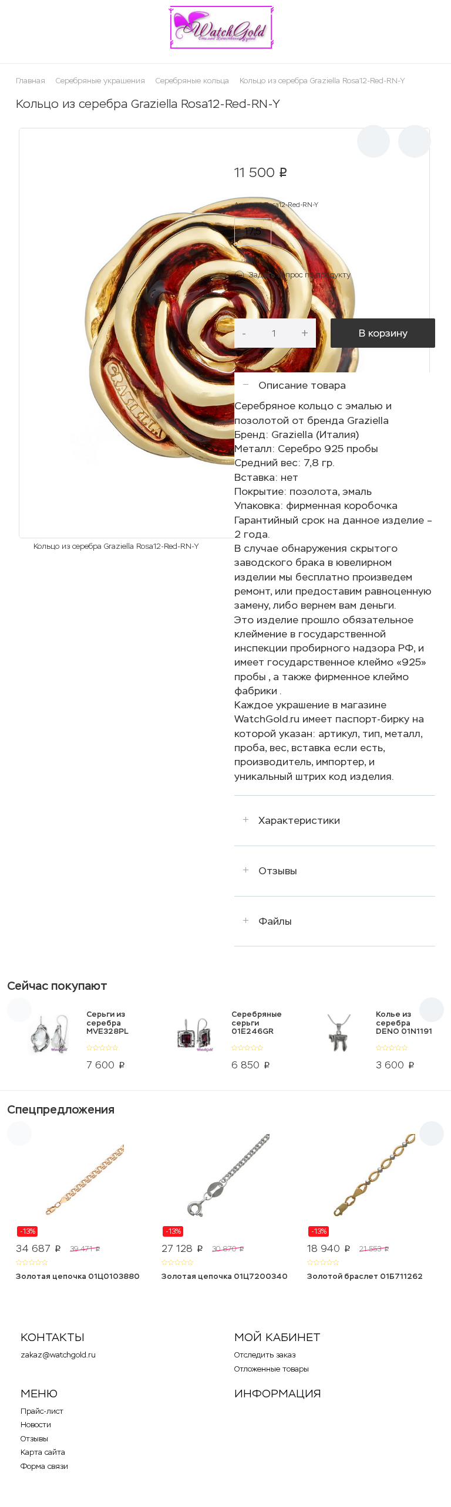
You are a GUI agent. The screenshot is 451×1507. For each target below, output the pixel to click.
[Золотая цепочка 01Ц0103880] (80, 1185)
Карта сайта (43, 1452)
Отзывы (277, 870)
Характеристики (299, 820)
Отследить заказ (264, 1355)
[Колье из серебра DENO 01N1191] (339, 1042)
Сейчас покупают (57, 985)
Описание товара (302, 385)
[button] (373, 141)
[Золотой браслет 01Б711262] (371, 1185)
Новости (36, 1425)
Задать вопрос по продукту (300, 275)
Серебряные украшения (100, 81)
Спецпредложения (61, 1109)
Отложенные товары (271, 1369)
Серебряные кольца (192, 81)
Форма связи (44, 1466)
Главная (30, 81)
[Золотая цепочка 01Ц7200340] (225, 1185)
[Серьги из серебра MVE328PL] (48, 1042)
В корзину (383, 333)
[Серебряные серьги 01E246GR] (193, 1042)
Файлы (275, 921)
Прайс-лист (42, 1411)
